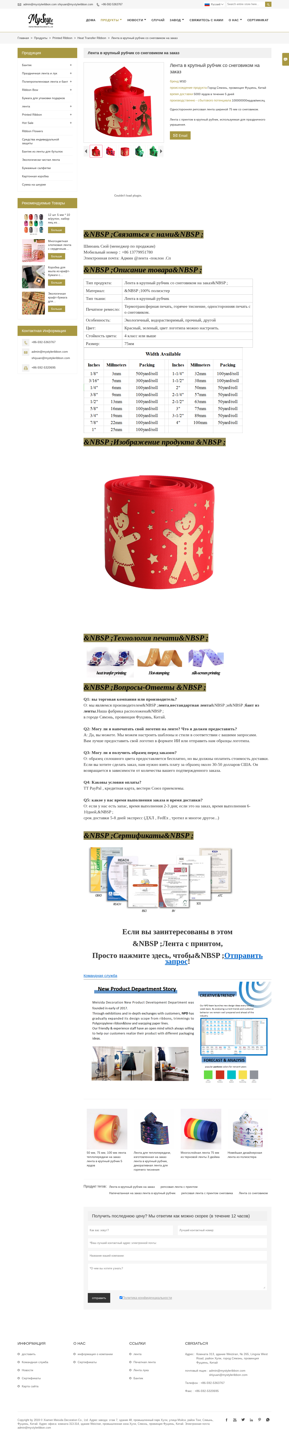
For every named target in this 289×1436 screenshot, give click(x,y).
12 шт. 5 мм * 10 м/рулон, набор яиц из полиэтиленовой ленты (59, 218)
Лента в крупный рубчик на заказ (132, 1186)
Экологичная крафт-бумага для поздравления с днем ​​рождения (59, 297)
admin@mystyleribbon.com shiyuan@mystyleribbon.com (58, 4)
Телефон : (192, 1383)
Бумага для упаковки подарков (43, 98)
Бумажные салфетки (36, 168)
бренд (175, 81)
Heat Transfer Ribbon (91, 38)
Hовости (27, 1370)
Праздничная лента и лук (39, 73)
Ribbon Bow (30, 89)
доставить (29, 1354)
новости (135, 20)
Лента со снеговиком (253, 1193)
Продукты (110, 20)
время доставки (182, 94)
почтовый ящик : (196, 1370)
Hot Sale (27, 123)
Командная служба (100, 976)
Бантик (27, 65)
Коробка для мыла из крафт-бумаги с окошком (59, 271)
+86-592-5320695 (44, 367)
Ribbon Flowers (32, 131)
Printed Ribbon (62, 38)
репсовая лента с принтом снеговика (207, 1193)
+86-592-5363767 (111, 4)
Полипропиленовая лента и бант (45, 81)
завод (175, 20)
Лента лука (141, 1370)
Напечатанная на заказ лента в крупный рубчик (142, 1193)
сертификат (258, 20)
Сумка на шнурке (34, 184)
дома (91, 20)
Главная (23, 38)
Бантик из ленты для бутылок (42, 151)
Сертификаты (31, 1378)
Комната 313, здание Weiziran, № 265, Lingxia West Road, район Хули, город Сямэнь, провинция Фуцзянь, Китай (232, 1358)
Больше (56, 230)
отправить (99, 1298)
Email (180, 135)
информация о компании (95, 1354)
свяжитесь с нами (206, 20)
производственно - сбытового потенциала (201, 100)
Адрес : (190, 1354)
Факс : (189, 1391)
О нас (234, 20)
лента (26, 106)
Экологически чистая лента (41, 159)
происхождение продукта (189, 87)
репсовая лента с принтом (179, 1186)
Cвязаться (196, 1343)
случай (158, 20)
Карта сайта (30, 1386)
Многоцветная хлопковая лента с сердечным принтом (59, 245)
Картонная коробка (35, 176)
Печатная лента (144, 1362)
